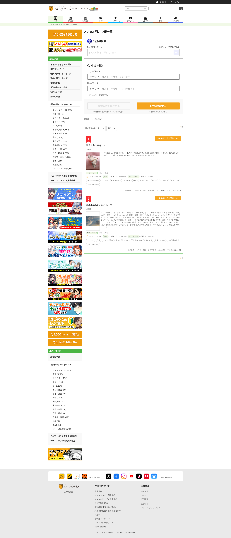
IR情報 (144, 495)
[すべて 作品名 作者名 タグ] (94, 76)
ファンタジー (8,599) (62, 370)
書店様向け (145, 504)
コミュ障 (105, 180)
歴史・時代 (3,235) (61, 153)
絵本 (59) (56, 421)
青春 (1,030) (58, 398)
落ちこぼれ (139, 240)
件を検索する (158, 106)
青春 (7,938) (58, 137)
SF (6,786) (57, 126)
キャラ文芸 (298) (60, 390)
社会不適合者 (116, 180)
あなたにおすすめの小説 (60, 64)
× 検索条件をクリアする (158, 112)
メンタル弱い (144, 180)
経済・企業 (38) (59, 409)
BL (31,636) (58, 165)
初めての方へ (69, 492)
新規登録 (163, 2)
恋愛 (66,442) (58, 114)
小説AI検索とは (95, 47)
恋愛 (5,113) (58, 374)
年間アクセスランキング (60, 74)
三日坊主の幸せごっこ (97, 145)
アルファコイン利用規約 (105, 495)
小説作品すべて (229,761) (61, 104)
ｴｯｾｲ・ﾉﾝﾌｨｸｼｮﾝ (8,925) (63, 169)
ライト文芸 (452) (60, 394)
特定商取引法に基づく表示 (106, 507)
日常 (134, 180)
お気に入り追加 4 (169, 138)
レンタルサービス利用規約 (106, 499)
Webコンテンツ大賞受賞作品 (62, 180)
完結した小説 (56, 92)
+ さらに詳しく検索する (97, 95)
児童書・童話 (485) (61, 417)
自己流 (154, 180)
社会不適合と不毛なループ (99, 205)
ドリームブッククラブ (150, 508)
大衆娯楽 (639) (59, 405)
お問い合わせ (100, 526)
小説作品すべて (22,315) (60, 365)
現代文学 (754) (59, 401)
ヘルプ (97, 515)
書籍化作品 (55, 83)
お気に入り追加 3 (169, 198)
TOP (50, 24)
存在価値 (149, 240)
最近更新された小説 (58, 87)
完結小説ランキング (58, 78)
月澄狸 (88, 149)
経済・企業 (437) (60, 149)
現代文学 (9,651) (60, 141)
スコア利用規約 (101, 503)
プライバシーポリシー (104, 523)
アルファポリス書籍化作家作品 (63, 176)
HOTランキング (57, 69)
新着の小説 (55, 96)
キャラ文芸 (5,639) (61, 129)
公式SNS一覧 (166, 477)
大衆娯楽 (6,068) (60, 145)
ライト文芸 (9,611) (61, 133)
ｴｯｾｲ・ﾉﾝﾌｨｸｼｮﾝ (92, 173)
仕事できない (160, 240)
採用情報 (144, 499)
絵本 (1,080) (58, 161)
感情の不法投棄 (93, 180)
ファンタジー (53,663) (62, 110)
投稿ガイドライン (102, 519)
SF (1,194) (57, 386)
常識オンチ (175, 180)
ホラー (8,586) (59, 122)
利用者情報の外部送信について (108, 511)
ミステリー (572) (60, 378)
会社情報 (144, 491)
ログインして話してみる (169, 47)
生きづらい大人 (93, 244)
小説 (56, 24)
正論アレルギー (93, 184)
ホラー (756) (58, 382)
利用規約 (98, 491)
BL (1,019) (57, 425)
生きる (118, 240)
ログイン (177, 2)
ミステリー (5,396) (61, 118)
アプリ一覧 (96, 477)
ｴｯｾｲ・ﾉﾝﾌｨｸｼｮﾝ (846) (62, 429)
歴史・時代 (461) (60, 413)
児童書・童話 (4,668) (62, 157)
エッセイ (127, 180)
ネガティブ (164, 180)
